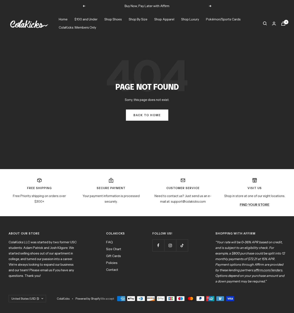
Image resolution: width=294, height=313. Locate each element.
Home (63, 19)
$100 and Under (85, 19)
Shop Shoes (113, 19)
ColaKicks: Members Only (77, 27)
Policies (112, 263)
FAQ (109, 242)
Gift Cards (113, 256)
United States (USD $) (25, 298)
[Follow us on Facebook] (158, 245)
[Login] (274, 23)
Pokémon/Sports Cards (223, 19)
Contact (112, 270)
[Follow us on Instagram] (170, 245)
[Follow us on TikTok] (182, 245)
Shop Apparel (164, 19)
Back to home (147, 115)
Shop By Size (138, 19)
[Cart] (283, 24)
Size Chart (113, 249)
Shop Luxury (190, 19)
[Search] (265, 23)
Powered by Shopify (88, 298)
